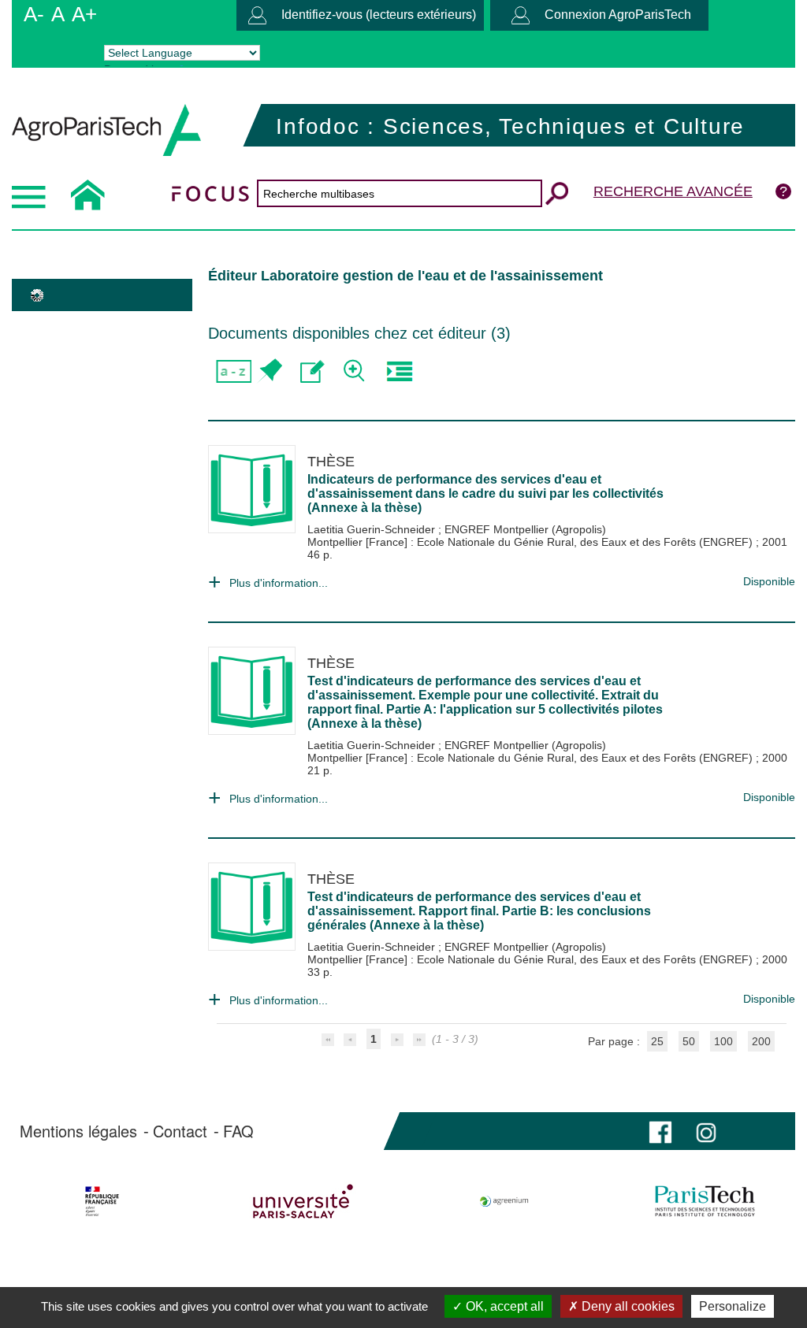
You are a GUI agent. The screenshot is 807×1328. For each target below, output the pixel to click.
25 (657, 1041)
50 (688, 1041)
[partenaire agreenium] (504, 1201)
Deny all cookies (626, 1306)
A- (34, 14)
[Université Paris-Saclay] (303, 1201)
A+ (84, 14)
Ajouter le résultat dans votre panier (269, 371)
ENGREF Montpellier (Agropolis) (525, 529)
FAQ (238, 1131)
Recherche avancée (673, 191)
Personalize (732, 1306)
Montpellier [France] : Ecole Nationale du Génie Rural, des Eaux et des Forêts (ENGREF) (531, 542)
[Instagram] (706, 1131)
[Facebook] (660, 1131)
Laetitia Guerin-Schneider (372, 529)
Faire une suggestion (312, 371)
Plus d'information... (278, 583)
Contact (180, 1131)
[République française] (102, 1201)
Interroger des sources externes (399, 371)
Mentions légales (78, 1131)
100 (723, 1041)
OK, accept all (503, 1306)
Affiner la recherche (356, 371)
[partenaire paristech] (704, 1201)
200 (761, 1041)
